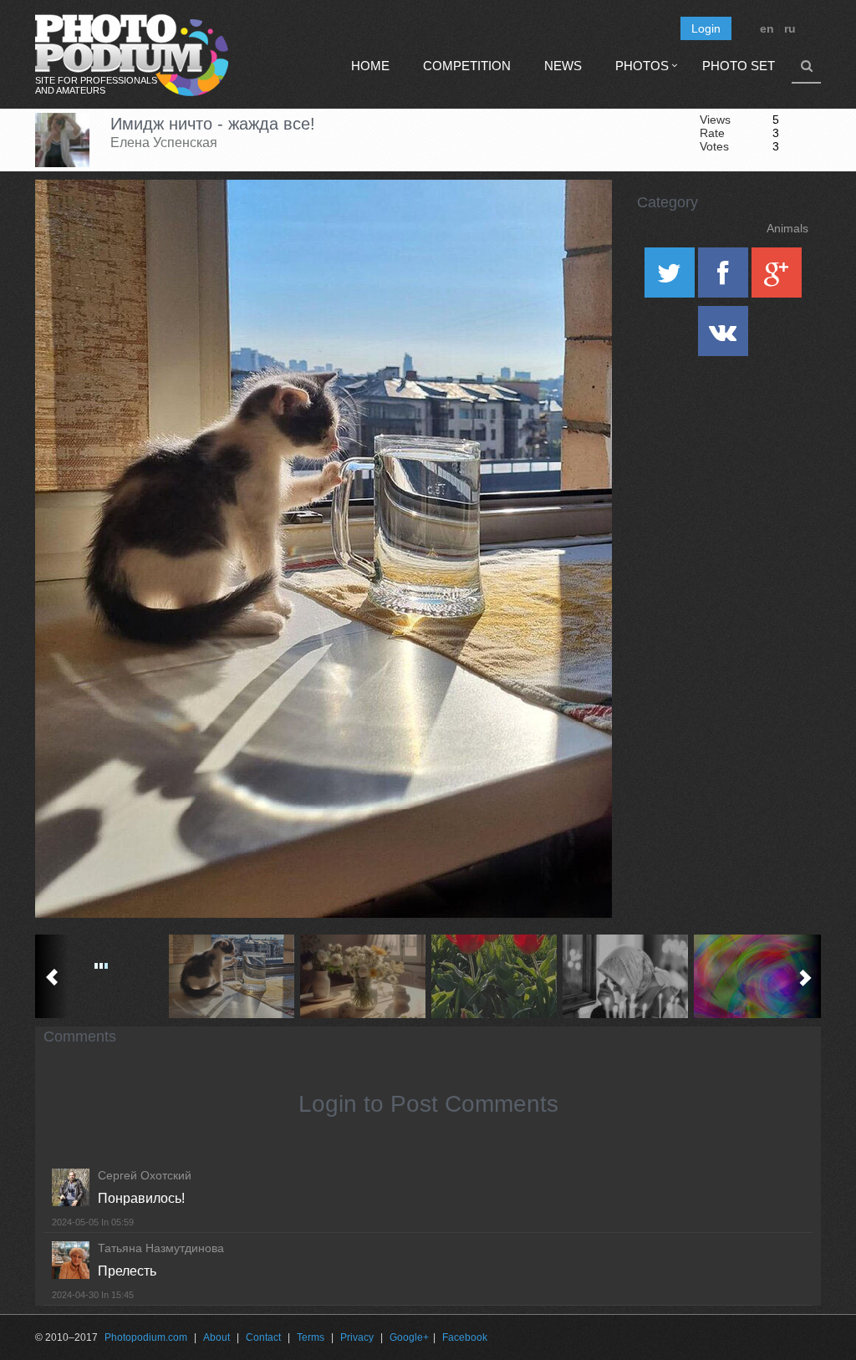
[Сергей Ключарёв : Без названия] (626, 976)
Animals (787, 228)
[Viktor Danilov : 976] (757, 976)
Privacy (357, 1337)
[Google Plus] (777, 278)
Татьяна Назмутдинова (161, 1248)
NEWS (563, 66)
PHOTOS (642, 66)
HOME (370, 66)
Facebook (464, 1337)
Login (706, 28)
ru (790, 28)
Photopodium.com (145, 1337)
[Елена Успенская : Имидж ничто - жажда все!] (232, 976)
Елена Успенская (163, 142)
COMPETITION (467, 66)
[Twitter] (671, 278)
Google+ (409, 1337)
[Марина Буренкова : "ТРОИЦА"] (494, 976)
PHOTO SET (738, 66)
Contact (263, 1337)
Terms (310, 1337)
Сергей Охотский (144, 1175)
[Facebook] (725, 278)
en (767, 28)
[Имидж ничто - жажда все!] (578, 222)
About (216, 1337)
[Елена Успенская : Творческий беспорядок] (363, 976)
